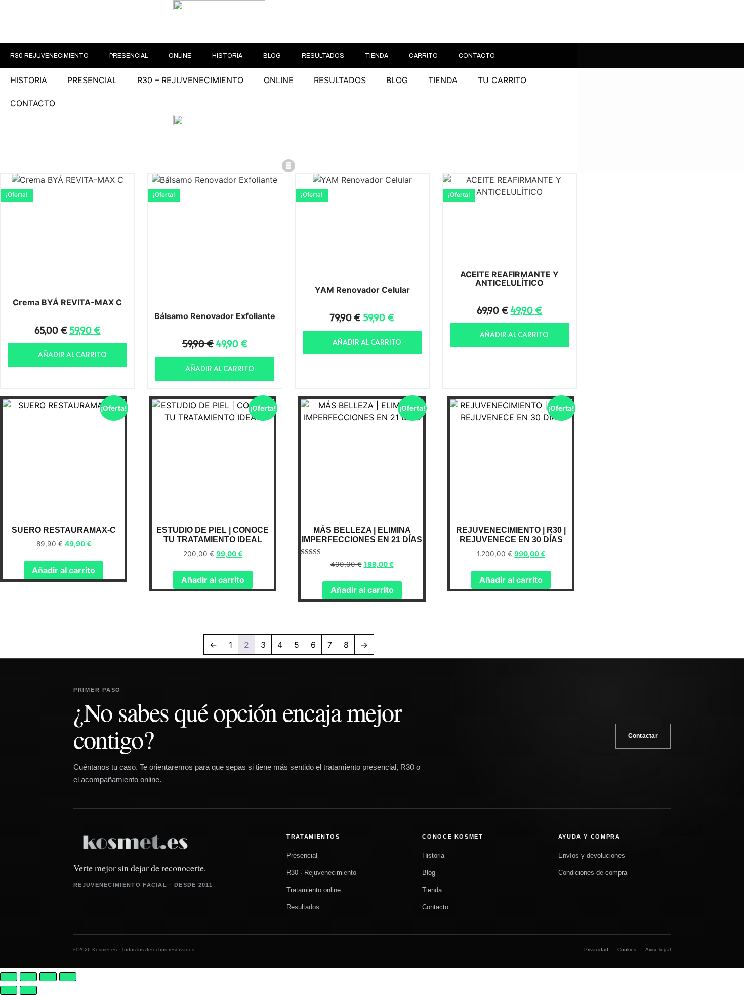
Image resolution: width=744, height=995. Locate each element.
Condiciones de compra (592, 873)
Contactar (643, 735)
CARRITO (423, 55)
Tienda (432, 890)
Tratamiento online (313, 890)
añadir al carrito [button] (72, 355)
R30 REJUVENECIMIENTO (49, 55)
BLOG (272, 55)
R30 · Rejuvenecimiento (321, 873)
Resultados (302, 907)
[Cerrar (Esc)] (67, 976)
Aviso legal (658, 949)
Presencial (301, 855)
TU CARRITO (502, 80)
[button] (288, 165)
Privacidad (596, 949)
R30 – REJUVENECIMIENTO (190, 80)
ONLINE (180, 55)
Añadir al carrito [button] (63, 570)
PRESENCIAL (128, 55)
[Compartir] (48, 976)
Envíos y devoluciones (591, 855)
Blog (428, 873)
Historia (433, 855)
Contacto (435, 907)
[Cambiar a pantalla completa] (28, 976)
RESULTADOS (323, 55)
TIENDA (376, 55)
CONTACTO (477, 55)
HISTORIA (227, 55)
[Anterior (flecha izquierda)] (8, 990)
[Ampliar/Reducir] (8, 976)
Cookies (626, 949)
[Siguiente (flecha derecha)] (28, 990)
